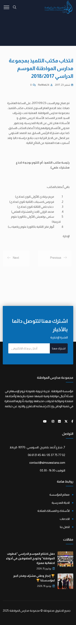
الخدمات (65, 518)
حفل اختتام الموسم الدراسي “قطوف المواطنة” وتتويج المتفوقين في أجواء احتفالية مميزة (30, 558)
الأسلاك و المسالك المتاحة (53, 510)
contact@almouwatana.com (47, 462)
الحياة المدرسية (61, 502)
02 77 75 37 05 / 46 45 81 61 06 (46, 455)
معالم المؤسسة (59, 494)
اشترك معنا (58, 348)
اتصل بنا (65, 526)
